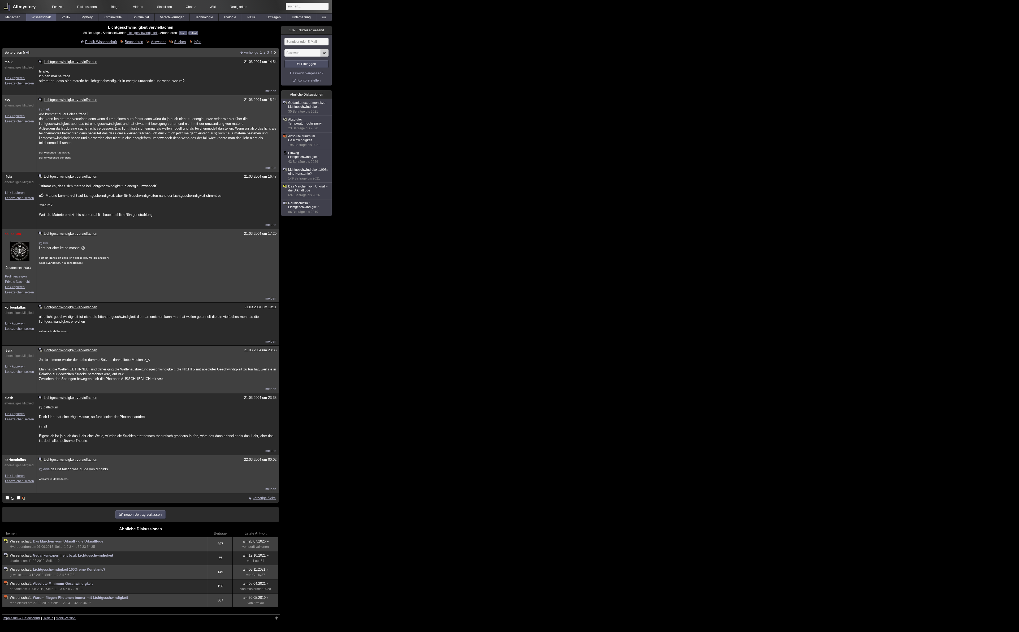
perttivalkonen (258, 546)
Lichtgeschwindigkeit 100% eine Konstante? (69, 569)
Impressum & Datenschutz (21, 618)
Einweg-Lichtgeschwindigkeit (303, 157)
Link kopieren (15, 78)
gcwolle (15, 575)
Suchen (180, 42)
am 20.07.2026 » (256, 541)
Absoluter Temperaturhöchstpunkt (305, 124)
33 (84, 546)
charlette (16, 560)
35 (93, 546)
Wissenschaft (41, 17)
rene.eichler (18, 603)
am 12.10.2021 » (256, 555)
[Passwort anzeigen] (325, 55)
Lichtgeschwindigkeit (142, 33)
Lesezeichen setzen (19, 83)
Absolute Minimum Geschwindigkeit (63, 584)
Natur (251, 17)
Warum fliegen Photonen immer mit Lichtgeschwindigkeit (80, 598)
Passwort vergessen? (306, 73)
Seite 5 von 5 (15, 52)
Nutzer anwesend (306, 30)
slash (9, 398)
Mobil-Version (66, 618)
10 (81, 589)
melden (270, 91)
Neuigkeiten (238, 7)
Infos (197, 42)
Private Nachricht (17, 282)
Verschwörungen (172, 17)
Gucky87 (258, 575)
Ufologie (230, 17)
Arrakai (258, 603)
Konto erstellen (309, 80)
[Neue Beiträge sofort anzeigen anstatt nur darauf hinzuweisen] (21, 498)
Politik (66, 17)
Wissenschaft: (21, 541)
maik (8, 62)
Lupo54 (258, 560)
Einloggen (308, 64)
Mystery (87, 17)
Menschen (12, 17)
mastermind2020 (259, 589)
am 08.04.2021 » (256, 584)
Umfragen (273, 17)
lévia (8, 177)
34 (88, 546)
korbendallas (15, 307)
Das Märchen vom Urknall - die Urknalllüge (68, 541)
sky (7, 100)
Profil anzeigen (16, 276)
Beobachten (134, 42)
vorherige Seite (264, 498)
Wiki (213, 7)
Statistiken (164, 7)
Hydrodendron (20, 546)
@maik (44, 109)
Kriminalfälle (113, 17)
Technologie (204, 17)
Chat (191, 7)
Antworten (158, 42)
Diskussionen (87, 7)
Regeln (48, 618)
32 (79, 546)
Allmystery (24, 6)
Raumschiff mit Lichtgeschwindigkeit (303, 207)
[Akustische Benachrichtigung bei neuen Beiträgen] (10, 498)
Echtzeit (57, 7)
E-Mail (193, 33)
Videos (138, 7)
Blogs (115, 7)
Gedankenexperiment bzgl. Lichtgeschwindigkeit (73, 555)
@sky (43, 243)
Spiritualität (141, 17)
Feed (183, 33)
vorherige (251, 52)
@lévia (44, 469)
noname (16, 589)
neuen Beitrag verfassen (143, 514)
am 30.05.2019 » (256, 598)
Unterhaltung (301, 17)
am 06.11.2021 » (255, 569)
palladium (13, 234)
